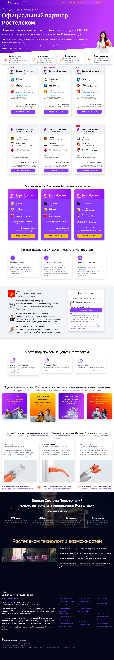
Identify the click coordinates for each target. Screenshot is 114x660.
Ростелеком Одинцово (103, 606)
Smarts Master (27, 643)
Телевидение (82, 2)
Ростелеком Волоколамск (66, 601)
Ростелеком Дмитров (65, 608)
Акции (90, 2)
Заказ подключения (86, 310)
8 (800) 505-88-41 (29, 296)
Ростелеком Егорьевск (65, 616)
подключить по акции (23, 236)
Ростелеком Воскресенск (66, 605)
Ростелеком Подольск (103, 610)
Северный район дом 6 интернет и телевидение (55, 489)
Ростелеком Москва (83, 621)
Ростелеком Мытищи (84, 624)
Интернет (72, 2)
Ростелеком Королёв (84, 605)
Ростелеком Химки (102, 620)
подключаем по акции (23, 112)
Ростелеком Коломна (84, 601)
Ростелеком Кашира (84, 598)
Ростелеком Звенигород (66, 623)
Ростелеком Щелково (103, 623)
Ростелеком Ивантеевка (66, 626)
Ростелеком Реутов (102, 616)
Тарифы (63, 2)
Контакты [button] (98, 2)
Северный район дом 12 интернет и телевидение (96, 489)
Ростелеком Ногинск (103, 603)
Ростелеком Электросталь (104, 626)
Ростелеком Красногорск (85, 608)
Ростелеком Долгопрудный (63, 612)
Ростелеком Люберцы (84, 614)
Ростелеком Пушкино (103, 613)
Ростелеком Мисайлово (85, 618)
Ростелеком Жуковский (65, 620)
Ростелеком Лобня (83, 611)
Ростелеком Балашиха (65, 598)
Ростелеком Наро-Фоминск (102, 599)
